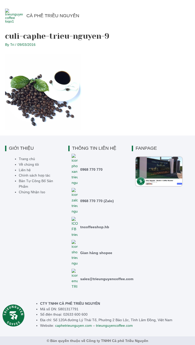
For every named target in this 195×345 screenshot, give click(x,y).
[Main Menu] (185, 16)
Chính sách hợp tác (34, 175)
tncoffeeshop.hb (94, 227)
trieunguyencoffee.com (114, 325)
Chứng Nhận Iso (32, 192)
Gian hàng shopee (96, 253)
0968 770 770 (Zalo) (97, 201)
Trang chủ (27, 159)
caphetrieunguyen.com (73, 325)
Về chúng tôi (29, 164)
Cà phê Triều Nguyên (52, 15)
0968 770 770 (91, 169)
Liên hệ (25, 170)
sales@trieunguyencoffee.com (107, 279)
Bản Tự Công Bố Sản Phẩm (36, 183)
